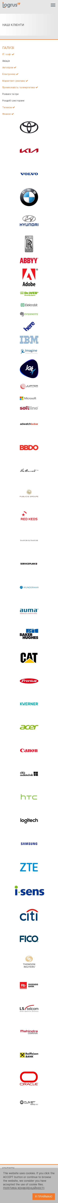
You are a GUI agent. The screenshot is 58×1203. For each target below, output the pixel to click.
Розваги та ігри (10, 94)
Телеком (7, 107)
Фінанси (6, 114)
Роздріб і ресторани (13, 100)
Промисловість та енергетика (18, 87)
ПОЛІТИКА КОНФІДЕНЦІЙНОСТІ (23, 1188)
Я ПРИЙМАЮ (43, 1196)
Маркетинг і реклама (13, 81)
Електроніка (8, 74)
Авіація (6, 61)
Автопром (7, 67)
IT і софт (6, 54)
